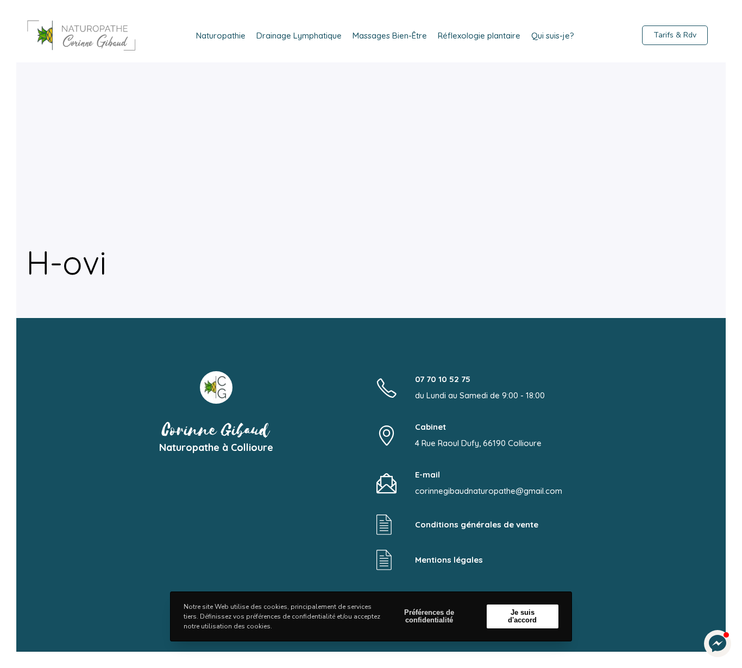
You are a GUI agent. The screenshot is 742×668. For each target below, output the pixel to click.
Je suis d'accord (522, 616)
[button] (717, 643)
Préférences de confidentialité (429, 616)
